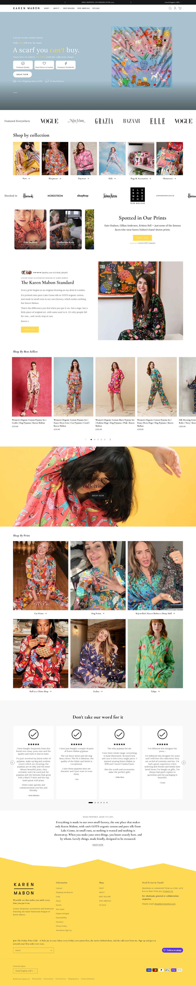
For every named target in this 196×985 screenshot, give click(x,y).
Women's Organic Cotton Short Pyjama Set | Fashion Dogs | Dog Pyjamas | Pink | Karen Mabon (115, 423)
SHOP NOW (98, 495)
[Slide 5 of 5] (105, 439)
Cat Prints (39, 613)
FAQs (58, 897)
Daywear (82, 178)
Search (58, 905)
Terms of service (60, 979)
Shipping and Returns (64, 892)
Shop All (29, 329)
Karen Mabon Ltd (23, 979)
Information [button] (61, 882)
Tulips (154, 691)
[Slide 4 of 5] (101, 439)
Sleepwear (54, 178)
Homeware (168, 178)
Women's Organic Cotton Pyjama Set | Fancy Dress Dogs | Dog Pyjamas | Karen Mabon (155, 423)
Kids (111, 178)
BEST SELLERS (105, 897)
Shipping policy (73, 979)
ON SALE (102, 905)
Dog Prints (96, 613)
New (25, 178)
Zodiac (96, 691)
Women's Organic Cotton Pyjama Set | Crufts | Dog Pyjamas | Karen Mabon (29, 421)
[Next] (184, 763)
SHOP (101, 888)
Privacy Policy (61, 926)
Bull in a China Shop (39, 691)
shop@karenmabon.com (164, 904)
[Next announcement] (131, 2)
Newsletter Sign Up (63, 930)
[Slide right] (110, 439)
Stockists (59, 922)
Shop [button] (101, 882)
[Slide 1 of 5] (91, 439)
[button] (47, 8)
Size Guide (60, 909)
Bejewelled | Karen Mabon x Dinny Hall (154, 613)
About (58, 901)
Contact (59, 888)
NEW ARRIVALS (105, 901)
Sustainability (61, 918)
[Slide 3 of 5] (98, 439)
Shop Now (143, 238)
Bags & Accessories (140, 178)
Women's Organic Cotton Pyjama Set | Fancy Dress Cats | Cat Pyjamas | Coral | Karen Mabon (72, 423)
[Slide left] (86, 439)
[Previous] (12, 763)
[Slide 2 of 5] (94, 439)
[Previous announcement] (65, 2)
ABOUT (102, 892)
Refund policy (36, 979)
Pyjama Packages (62, 913)
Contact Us (168, 891)
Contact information (87, 979)
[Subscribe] (51, 950)
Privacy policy (48, 979)
